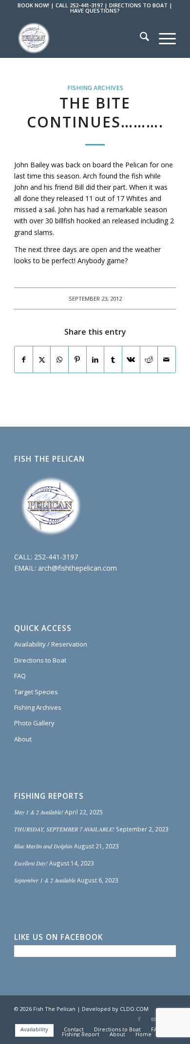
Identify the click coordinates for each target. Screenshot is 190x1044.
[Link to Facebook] (139, 1019)
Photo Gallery (34, 723)
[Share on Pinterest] (77, 359)
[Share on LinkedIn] (95, 359)
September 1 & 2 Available (45, 880)
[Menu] (162, 37)
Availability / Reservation (50, 644)
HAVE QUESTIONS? (95, 10)
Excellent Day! (31, 863)
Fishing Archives (95, 88)
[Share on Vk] (131, 359)
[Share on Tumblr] (113, 359)
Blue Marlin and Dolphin (43, 846)
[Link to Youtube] (154, 1019)
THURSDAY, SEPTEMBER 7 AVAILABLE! (64, 829)
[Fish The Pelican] (78, 37)
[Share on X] (42, 359)
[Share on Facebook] (24, 359)
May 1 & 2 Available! (38, 812)
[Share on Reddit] (149, 359)
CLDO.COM (134, 1008)
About (23, 739)
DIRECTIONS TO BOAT (138, 5)
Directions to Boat (40, 660)
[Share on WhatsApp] (59, 359)
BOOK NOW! (33, 5)
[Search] (139, 37)
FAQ (20, 675)
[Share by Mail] (166, 359)
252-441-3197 (56, 556)
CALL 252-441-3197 (79, 5)
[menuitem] (139, 37)
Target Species (36, 691)
